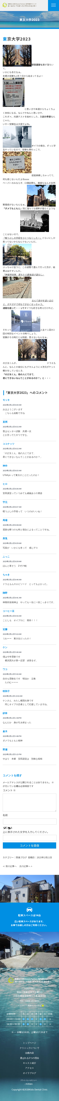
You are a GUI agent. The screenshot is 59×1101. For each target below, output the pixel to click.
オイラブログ (29, 1073)
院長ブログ (21, 857)
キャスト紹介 (29, 1063)
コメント (9, 790)
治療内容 (29, 1052)
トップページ (29, 1042)
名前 (5, 815)
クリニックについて (29, 1048)
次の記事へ (24, 866)
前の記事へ (11, 866)
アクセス (29, 1068)
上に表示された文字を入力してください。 (26, 832)
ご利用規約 (28, 1084)
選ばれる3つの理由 (29, 1058)
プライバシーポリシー (28, 1080)
